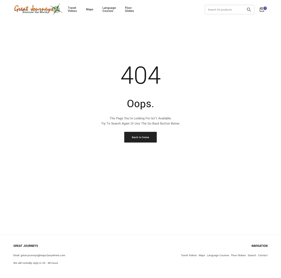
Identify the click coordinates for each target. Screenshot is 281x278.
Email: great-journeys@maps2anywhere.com (39, 255)
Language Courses (218, 255)
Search (252, 255)
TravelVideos (72, 9)
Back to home (140, 137)
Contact (263, 255)
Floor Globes (238, 255)
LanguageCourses (109, 9)
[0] (262, 9)
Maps (89, 9)
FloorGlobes (129, 9)
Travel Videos (189, 255)
